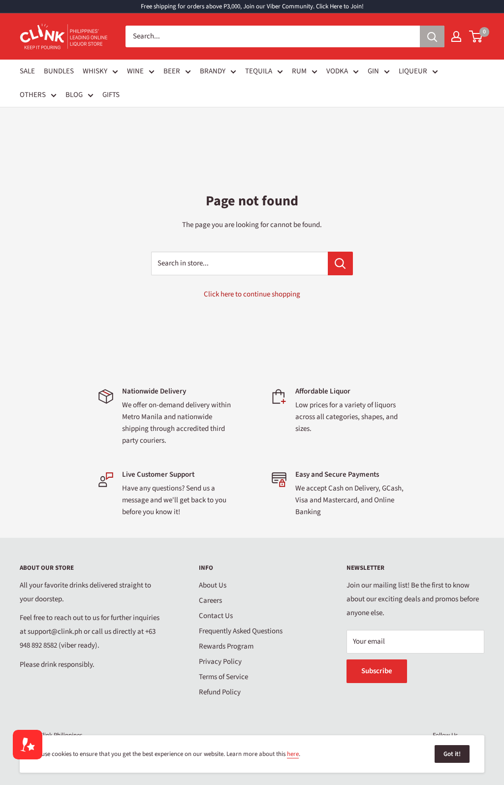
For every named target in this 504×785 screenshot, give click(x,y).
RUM (299, 71)
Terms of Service (223, 677)
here (293, 754)
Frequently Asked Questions (241, 631)
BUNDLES (59, 71)
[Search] (432, 36)
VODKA (337, 71)
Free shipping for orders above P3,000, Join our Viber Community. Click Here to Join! (252, 6)
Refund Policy (220, 692)
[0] (476, 36)
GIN (373, 71)
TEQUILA (258, 71)
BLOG (74, 95)
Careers (210, 600)
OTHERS (33, 95)
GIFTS (111, 95)
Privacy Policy (220, 661)
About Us (212, 585)
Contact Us (216, 616)
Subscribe (376, 671)
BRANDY (212, 71)
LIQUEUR (413, 71)
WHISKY (95, 71)
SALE (27, 71)
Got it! (452, 754)
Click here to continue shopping (252, 294)
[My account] (456, 36)
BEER (171, 71)
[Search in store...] (340, 263)
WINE (135, 71)
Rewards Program (226, 646)
